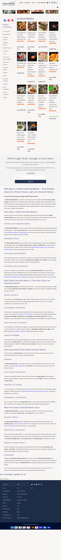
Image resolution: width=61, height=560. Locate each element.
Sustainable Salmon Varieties (18, 277)
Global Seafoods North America (32, 524)
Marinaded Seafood (5, 44)
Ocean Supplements (6, 88)
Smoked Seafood (6, 508)
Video (18, 514)
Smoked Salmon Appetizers (37, 247)
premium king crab (23, 232)
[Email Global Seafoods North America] (32, 488)
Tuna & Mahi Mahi (7, 500)
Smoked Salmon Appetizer (42, 391)
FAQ (18, 506)
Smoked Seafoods (7, 47)
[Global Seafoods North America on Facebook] (5, 20)
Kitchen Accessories (6, 93)
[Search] (49, 3)
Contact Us (19, 497)
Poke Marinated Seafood (28, 391)
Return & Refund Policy (22, 494)
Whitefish (5, 84)
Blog (34, 2)
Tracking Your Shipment (22, 500)
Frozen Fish (6, 51)
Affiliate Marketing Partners (23, 517)
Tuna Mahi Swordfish (5, 80)
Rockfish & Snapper (5, 68)
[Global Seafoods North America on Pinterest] (39, 484)
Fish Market (5, 511)
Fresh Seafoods (6, 34)
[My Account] (47, 3)
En (54, 2)
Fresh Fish (5, 494)
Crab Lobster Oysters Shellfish (7, 58)
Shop (21, 2)
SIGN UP (30, 181)
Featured (5, 97)
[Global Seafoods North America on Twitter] (32, 484)
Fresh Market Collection (19, 331)
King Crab (46, 247)
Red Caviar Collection (26, 314)
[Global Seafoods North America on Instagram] (12, 20)
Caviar (4, 54)
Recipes (18, 511)
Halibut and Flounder (5, 63)
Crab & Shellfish (6, 491)
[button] (20, 41)
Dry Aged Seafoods (5, 38)
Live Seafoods (6, 31)
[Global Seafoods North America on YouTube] (8, 20)
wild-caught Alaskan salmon (10, 232)
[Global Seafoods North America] (9, 3)
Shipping (19, 503)
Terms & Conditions (21, 491)
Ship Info (27, 2)
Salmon (5, 75)
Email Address (31, 173)
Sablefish (5, 72)
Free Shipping (41, 2)
